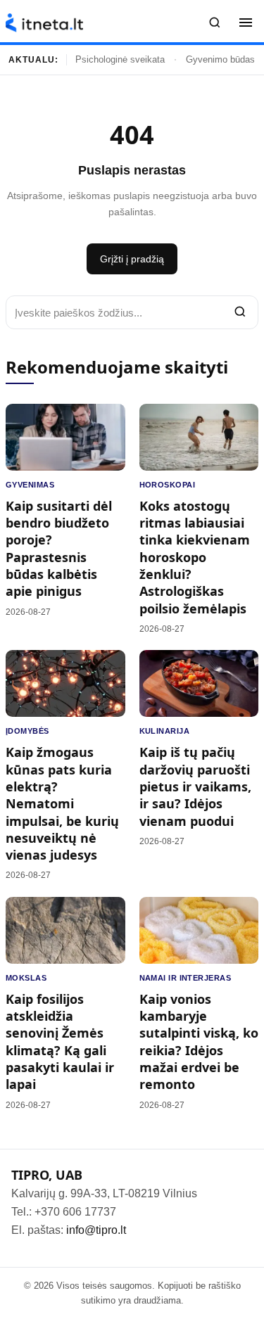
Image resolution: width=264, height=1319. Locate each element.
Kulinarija (164, 731)
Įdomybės (27, 731)
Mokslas (26, 978)
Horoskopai (167, 484)
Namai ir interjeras (185, 978)
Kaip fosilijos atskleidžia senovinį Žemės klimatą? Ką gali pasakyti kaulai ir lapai (60, 1041)
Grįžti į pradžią (132, 259)
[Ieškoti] (214, 22)
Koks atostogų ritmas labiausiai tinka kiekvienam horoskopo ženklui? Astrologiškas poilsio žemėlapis (194, 557)
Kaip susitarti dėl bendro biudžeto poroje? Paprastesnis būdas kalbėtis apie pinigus (59, 548)
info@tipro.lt (96, 1230)
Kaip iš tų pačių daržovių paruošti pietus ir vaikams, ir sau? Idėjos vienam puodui (195, 786)
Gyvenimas (30, 484)
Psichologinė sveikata (120, 59)
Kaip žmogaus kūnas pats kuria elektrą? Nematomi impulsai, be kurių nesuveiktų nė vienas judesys (62, 803)
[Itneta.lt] (44, 22)
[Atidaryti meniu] (245, 22)
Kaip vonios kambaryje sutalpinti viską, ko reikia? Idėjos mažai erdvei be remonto (198, 1041)
